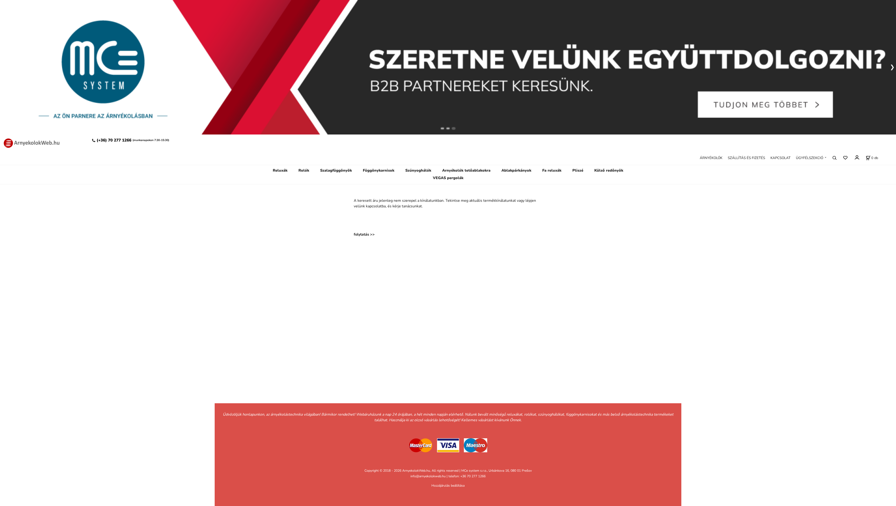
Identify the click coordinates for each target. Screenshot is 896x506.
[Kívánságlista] (845, 158)
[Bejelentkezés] (856, 157)
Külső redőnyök (608, 170)
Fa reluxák (551, 170)
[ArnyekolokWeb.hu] (30, 142)
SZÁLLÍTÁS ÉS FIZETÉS (746, 158)
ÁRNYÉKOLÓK (711, 158)
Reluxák (280, 170)
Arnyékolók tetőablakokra (466, 170)
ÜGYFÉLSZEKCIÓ (809, 158)
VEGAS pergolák (448, 177)
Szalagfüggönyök (336, 170)
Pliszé (577, 170)
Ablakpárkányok (516, 170)
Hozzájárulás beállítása (448, 485)
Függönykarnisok (378, 170)
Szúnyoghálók (418, 170)
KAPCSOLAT (780, 158)
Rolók (303, 170)
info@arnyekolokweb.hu (428, 476)
